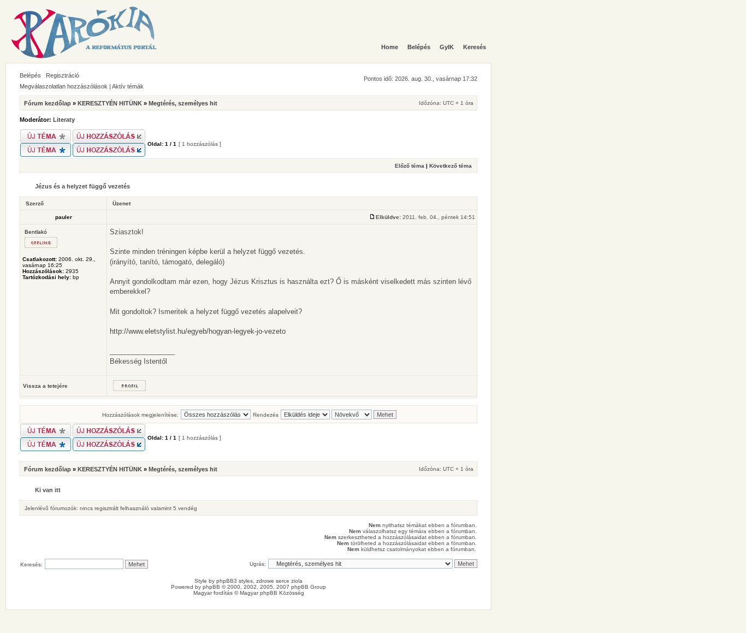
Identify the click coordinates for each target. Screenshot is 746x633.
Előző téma (409, 166)
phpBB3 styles (234, 581)
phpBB (211, 587)
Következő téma (450, 166)
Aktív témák (128, 86)
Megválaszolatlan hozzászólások (64, 86)
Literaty (64, 119)
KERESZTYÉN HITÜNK (110, 103)
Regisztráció (62, 75)
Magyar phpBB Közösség (272, 593)
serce (282, 581)
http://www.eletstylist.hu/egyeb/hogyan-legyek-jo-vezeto (198, 331)
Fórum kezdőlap (47, 103)
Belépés (30, 75)
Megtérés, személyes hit (183, 103)
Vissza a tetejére (45, 386)
